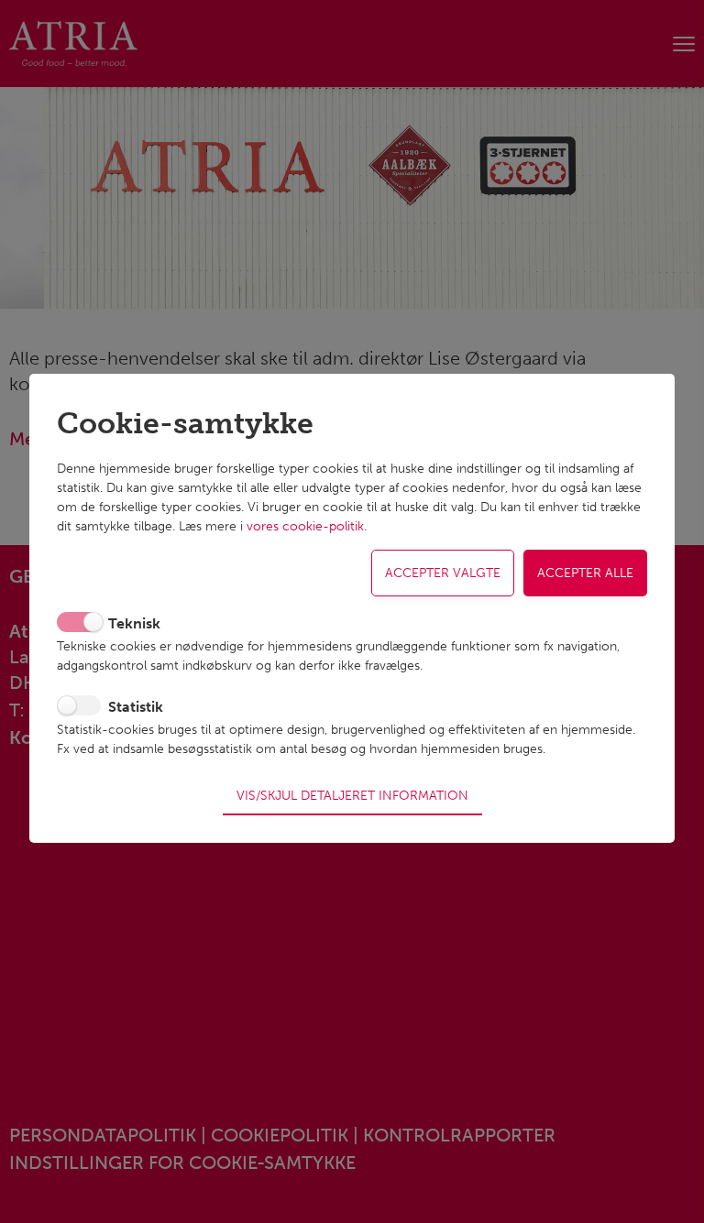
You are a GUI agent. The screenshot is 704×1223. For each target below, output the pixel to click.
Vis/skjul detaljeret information (352, 795)
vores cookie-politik (305, 526)
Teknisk (134, 623)
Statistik (135, 706)
